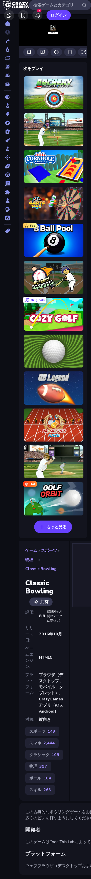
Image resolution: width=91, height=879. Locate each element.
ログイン (59, 15)
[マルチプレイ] (7, 75)
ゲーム (31, 550)
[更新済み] (7, 58)
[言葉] (7, 218)
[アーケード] (7, 105)
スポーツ (49, 550)
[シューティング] (7, 157)
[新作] (7, 41)
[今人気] (7, 49)
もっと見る (57, 527)
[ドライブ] (7, 174)
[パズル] (7, 192)
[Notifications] (37, 15)
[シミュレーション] (7, 149)
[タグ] (7, 231)
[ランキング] (7, 84)
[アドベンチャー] (7, 123)
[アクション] (7, 114)
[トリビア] (7, 183)
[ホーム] (7, 23)
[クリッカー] (7, 140)
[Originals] (7, 66)
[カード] (7, 131)
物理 (29, 559)
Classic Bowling (41, 569)
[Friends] (9, 15)
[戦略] (7, 209)
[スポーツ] (7, 166)
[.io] (7, 97)
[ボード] (7, 200)
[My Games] (23, 15)
